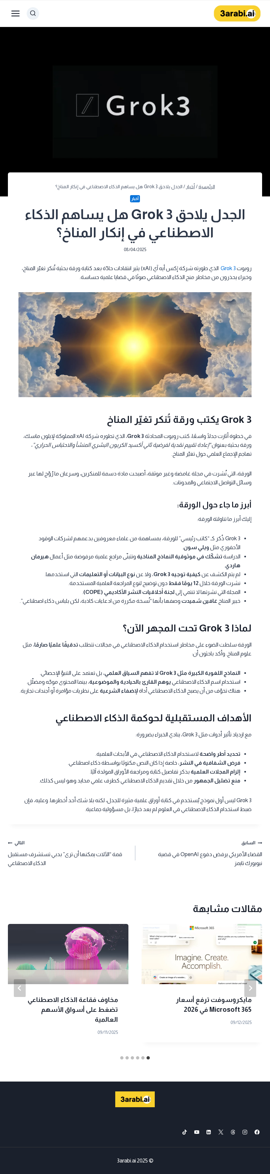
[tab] (148, 1057)
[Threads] (233, 1132)
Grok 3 (228, 268)
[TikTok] (184, 1132)
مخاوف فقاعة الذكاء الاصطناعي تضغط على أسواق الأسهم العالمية (73, 1009)
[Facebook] (257, 1132)
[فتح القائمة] (15, 13)
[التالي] (20, 988)
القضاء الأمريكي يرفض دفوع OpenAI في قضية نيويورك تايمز (210, 853)
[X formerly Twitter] (221, 1132)
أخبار (135, 198)
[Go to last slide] (250, 988)
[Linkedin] (209, 1132)
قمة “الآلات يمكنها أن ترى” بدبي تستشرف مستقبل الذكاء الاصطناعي (65, 853)
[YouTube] (197, 1132)
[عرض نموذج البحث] (33, 13)
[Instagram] (245, 1132)
